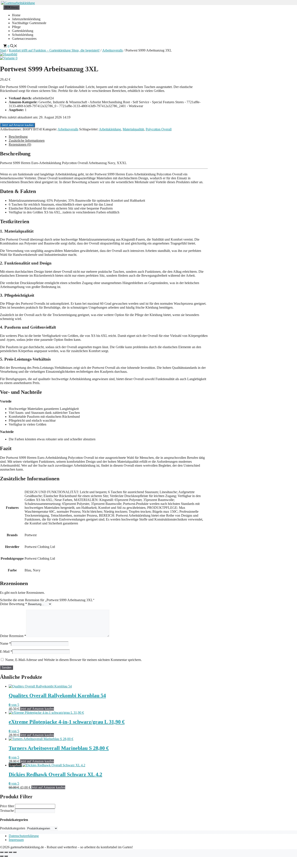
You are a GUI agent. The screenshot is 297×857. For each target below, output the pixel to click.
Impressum (16, 840)
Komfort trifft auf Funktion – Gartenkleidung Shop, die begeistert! (54, 50)
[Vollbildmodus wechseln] (6, 852)
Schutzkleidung (22, 35)
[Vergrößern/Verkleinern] (1, 852)
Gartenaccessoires (24, 38)
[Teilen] (10, 852)
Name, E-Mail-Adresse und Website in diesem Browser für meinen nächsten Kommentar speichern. (73, 660)
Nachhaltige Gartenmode (29, 23)
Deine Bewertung (13, 604)
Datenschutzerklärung (24, 836)
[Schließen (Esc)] (15, 852)
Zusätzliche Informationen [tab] (27, 140)
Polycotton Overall (159, 129)
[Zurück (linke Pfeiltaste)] (1, 856)
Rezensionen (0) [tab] (20, 144)
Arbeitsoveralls (112, 50)
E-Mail (6, 651)
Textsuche (7, 810)
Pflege (16, 27)
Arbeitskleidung (110, 129)
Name (5, 643)
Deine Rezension (13, 636)
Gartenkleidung (22, 31)
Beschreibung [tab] (18, 136)
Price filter (7, 806)
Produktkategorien (12, 828)
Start (3, 50)
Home (16, 15)
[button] (13, 46)
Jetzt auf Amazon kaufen (17, 125)
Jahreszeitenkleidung (26, 19)
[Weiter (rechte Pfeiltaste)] (6, 856)
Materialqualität (133, 129)
